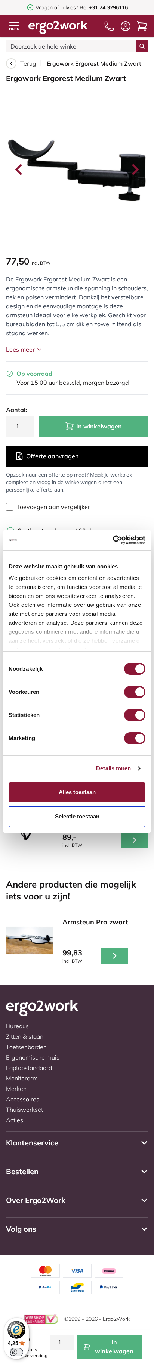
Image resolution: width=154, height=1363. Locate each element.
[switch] (134, 692)
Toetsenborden (26, 1047)
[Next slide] (135, 169)
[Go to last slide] (19, 169)
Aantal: (16, 410)
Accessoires (22, 1099)
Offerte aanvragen (52, 456)
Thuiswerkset (24, 1109)
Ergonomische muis (32, 1057)
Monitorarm (22, 1078)
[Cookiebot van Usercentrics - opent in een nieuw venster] (112, 540)
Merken (16, 1088)
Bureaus (17, 1026)
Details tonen (113, 768)
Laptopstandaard (29, 1068)
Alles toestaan (77, 792)
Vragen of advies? (57, 7)
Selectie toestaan (77, 816)
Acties (14, 1120)
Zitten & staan (24, 1036)
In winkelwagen (99, 426)
